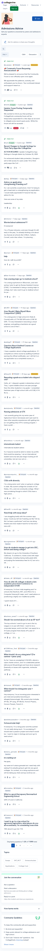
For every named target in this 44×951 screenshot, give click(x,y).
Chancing (13, 5)
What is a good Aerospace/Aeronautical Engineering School (20, 795)
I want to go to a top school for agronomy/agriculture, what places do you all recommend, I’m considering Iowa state (21, 823)
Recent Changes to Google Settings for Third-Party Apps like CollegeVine (20, 147)
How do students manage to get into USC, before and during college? (21, 548)
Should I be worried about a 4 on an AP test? (22, 620)
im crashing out (10, 758)
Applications (10, 866)
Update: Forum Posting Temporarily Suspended (18, 109)
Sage (5, 5)
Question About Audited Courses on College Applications (18, 347)
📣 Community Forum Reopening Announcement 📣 (17, 69)
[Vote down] (11, 90)
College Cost (23, 866)
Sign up (14, 8)
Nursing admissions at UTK (14, 412)
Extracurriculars (30, 860)
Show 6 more (9, 944)
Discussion (33, 54)
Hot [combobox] (4, 54)
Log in (5, 8)
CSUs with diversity (12, 480)
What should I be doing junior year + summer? (18, 690)
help (5, 256)
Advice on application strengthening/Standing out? (15, 183)
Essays (7, 860)
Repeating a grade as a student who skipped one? (22, 378)
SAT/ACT (17, 860)
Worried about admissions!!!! (15, 222)
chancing (19, 940)
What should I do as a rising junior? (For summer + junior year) (19, 655)
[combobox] (40, 54)
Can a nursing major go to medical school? (21, 279)
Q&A (23, 54)
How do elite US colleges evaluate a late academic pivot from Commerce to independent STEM (20, 584)
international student (12, 444)
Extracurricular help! (12, 723)
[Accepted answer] (19, 208)
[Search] (3, 49)
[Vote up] (5, 90)
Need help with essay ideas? (15, 513)
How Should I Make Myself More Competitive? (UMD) (17, 312)
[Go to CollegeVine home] (8, 2)
